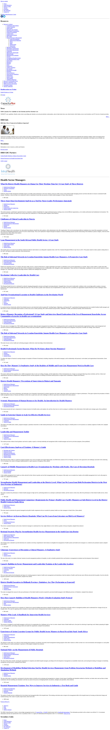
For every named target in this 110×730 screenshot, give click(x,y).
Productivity (9, 66)
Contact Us (6, 728)
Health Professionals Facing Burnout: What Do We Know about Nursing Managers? (33, 349)
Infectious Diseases (11, 47)
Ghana (5, 189)
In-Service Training (8, 568)
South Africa (7, 246)
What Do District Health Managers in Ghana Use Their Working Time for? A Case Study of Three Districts (42, 184)
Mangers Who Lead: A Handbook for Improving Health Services (25, 615)
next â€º (4, 701)
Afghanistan (6, 300)
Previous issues (4, 149)
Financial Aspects (8, 451)
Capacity (39, 712)
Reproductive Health (11, 70)
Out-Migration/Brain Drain (13, 59)
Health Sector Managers (15, 40)
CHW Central (4, 161)
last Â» (8, 701)
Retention (9, 71)
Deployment (9, 28)
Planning (9, 63)
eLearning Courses (8, 85)
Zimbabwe (6, 588)
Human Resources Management (14, 37)
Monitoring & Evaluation (12, 55)
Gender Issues (10, 33)
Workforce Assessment (9, 188)
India (5, 603)
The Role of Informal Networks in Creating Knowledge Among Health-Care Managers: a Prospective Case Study (44, 333)
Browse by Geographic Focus (11, 81)
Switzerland (6, 354)
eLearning (6, 725)
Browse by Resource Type (10, 82)
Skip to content (4, 1)
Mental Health (10, 54)
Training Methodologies (9, 637)
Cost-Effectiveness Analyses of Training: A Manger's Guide (23, 447)
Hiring (11, 41)
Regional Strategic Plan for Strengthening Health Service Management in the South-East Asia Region (39, 532)
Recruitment (9, 69)
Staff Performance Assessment (11, 586)
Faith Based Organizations (13, 31)
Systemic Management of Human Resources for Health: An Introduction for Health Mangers (36, 401)
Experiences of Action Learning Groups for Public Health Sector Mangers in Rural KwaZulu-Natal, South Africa (44, 631)
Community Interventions (13, 25)
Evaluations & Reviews (9, 522)
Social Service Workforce (13, 74)
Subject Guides (7, 722)
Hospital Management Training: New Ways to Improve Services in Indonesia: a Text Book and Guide (39, 685)
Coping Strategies (11, 27)
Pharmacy (9, 62)
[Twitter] (3, 94)
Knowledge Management (13, 50)
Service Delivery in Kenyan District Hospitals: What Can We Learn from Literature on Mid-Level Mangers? (42, 516)
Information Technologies (13, 48)
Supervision (12, 46)
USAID (45, 712)
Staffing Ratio (13, 44)
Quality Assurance (11, 67)
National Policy (7, 281)
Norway (5, 554)
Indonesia (6, 488)
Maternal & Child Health (12, 52)
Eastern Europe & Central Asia (11, 208)
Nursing (8, 56)
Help (5, 707)
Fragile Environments (12, 32)
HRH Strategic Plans (8, 536)
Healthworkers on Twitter (8, 89)
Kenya (5, 520)
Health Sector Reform (12, 35)
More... (107, 116)
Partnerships (9, 60)
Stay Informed (7, 726)
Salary (11, 43)
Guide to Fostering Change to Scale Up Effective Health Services (25, 415)
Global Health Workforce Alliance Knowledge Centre (13, 156)
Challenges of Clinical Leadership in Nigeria (18, 219)
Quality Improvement (9, 244)
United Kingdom (8, 262)
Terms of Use (67, 713)
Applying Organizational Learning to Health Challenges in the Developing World (32, 295)
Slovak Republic (7, 471)
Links (5, 708)
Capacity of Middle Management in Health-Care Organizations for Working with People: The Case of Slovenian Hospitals (48, 467)
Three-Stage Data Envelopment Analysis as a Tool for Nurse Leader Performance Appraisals (36, 201)
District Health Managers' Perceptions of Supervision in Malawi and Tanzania (31, 381)
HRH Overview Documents (10, 83)
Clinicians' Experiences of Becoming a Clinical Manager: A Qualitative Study (30, 550)
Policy (8, 64)
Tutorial (5, 724)
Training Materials (8, 622)
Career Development (14, 39)
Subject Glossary (8, 709)
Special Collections (8, 86)
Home (5, 720)
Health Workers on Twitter (7, 92)
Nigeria (5, 226)
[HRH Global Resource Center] (8, 14)
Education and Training (12, 29)
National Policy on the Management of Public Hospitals (22, 650)
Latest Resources (8, 721)
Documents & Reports (9, 264)
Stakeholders (10, 75)
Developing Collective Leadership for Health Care (20, 275)
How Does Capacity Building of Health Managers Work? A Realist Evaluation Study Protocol (36, 598)
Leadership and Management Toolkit (15, 432)
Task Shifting (10, 78)
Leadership (9, 51)
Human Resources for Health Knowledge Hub (12, 158)
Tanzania (6, 303)
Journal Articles (7, 191)
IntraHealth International (64, 712)
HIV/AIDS (9, 36)
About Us (6, 705)
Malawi (5, 388)
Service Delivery (11, 73)
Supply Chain (10, 77)
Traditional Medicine (11, 79)
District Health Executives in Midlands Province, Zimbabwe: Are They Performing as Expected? (38, 582)
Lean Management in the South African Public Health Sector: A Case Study (30, 240)
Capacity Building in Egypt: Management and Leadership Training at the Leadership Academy (37, 564)
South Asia (6, 538)
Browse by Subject (8, 24)
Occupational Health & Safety (14, 58)
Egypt (5, 302)
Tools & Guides (7, 422)
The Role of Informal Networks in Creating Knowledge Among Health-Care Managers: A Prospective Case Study (44, 257)
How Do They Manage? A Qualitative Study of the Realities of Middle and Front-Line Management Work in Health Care (47, 366)
